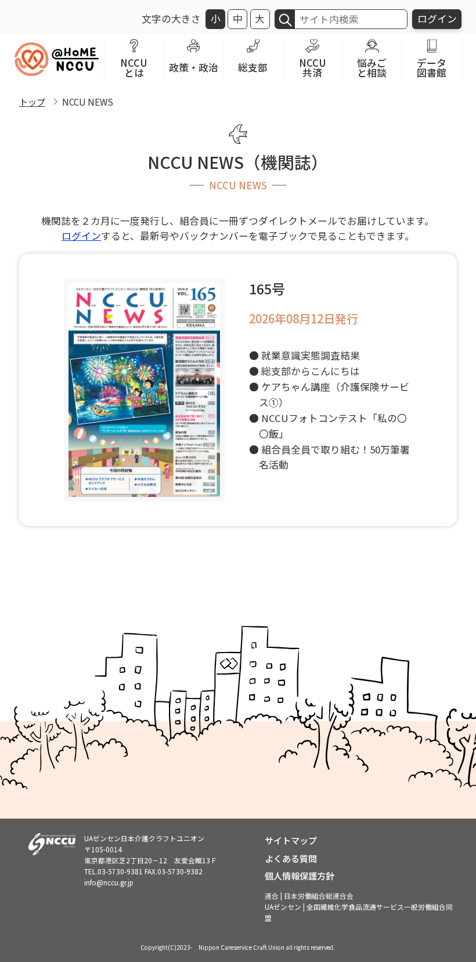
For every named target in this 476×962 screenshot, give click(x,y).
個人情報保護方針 (299, 875)
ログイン (437, 19)
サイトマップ (291, 840)
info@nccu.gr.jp (109, 882)
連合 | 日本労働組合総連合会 (309, 895)
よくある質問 (291, 858)
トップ (32, 101)
